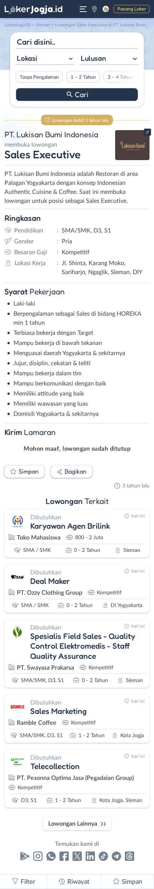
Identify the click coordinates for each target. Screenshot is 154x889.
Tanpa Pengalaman (39, 77)
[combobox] (45, 59)
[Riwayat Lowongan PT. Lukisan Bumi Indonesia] (132, 158)
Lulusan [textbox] (93, 58)
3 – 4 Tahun (120, 77)
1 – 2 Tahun (83, 77)
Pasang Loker (131, 9)
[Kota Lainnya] (94, 9)
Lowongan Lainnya (72, 824)
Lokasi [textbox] (27, 58)
